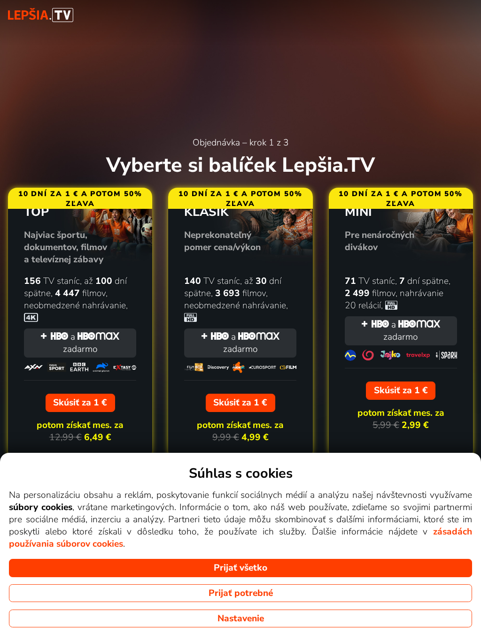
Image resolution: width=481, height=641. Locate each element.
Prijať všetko (240, 568)
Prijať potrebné (241, 593)
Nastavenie (240, 618)
